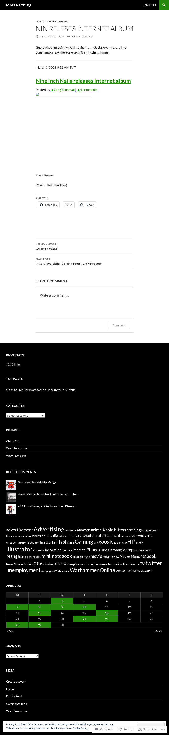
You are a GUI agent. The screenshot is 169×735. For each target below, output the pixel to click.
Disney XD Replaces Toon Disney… (53, 506)
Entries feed (14, 696)
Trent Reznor (131, 564)
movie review (111, 556)
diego (49, 536)
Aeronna (70, 530)
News (9, 564)
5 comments (88, 90)
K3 (63, 36)
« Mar (10, 631)
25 (106, 619)
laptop (127, 550)
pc (36, 562)
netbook (148, 556)
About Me (150, 5)
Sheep (71, 564)
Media (24, 556)
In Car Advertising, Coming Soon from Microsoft (68, 261)
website (124, 570)
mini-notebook (56, 556)
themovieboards (28, 494)
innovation (53, 550)
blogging (147, 530)
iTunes (104, 550)
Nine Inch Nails (23, 564)
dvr (151, 536)
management (142, 550)
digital (58, 535)
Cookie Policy (80, 728)
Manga (13, 556)
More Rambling (19, 5)
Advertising (49, 529)
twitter (153, 563)
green (117, 542)
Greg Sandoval (64, 90)
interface (67, 550)
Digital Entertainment (52, 21)
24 (84, 619)
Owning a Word (46, 246)
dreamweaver (138, 535)
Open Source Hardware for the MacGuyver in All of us (40, 389)
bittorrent (123, 529)
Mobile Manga (47, 482)
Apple (107, 529)
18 (106, 613)
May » (158, 631)
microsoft (35, 556)
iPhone (92, 549)
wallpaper (47, 571)
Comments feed (16, 703)
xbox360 (146, 571)
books (156, 530)
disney (124, 536)
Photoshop (47, 564)
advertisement (19, 529)
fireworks (48, 542)
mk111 (22, 506)
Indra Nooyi (39, 550)
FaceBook (33, 542)
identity (139, 542)
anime (96, 529)
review (60, 563)
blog (137, 530)
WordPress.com (16, 448)
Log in (10, 689)
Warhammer (61, 571)
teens (103, 564)
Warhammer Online (92, 570)
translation (115, 564)
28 (17, 625)
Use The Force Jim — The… (61, 494)
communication (23, 536)
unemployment (23, 570)
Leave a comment (82, 36)
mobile (77, 556)
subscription (91, 564)
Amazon (83, 530)
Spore (79, 564)
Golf (96, 542)
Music (135, 556)
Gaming (84, 541)
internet (79, 550)
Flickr (71, 542)
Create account (16, 681)
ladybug (116, 550)
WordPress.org (16, 455)
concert (36, 535)
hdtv (124, 542)
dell (44, 535)
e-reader (11, 542)
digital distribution (72, 536)
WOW (136, 571)
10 (84, 607)
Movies (125, 556)
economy (21, 542)
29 (39, 625)
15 (39, 613)
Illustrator (19, 549)
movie (96, 556)
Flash (62, 542)
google (106, 542)
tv (142, 563)
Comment (119, 325)
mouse (85, 556)
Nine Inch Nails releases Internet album (83, 80)
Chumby (10, 536)
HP (131, 541)
